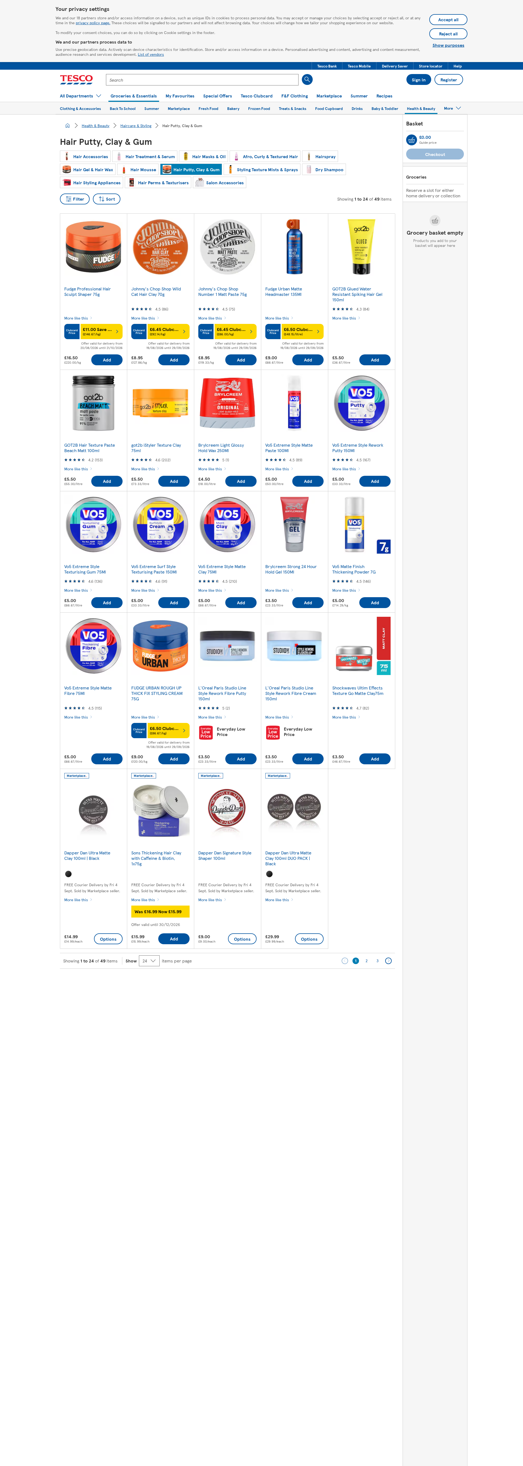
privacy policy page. (93, 22)
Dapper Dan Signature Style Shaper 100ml (224, 855)
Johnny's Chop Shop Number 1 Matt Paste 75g (222, 291)
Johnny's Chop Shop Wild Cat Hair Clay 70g (156, 291)
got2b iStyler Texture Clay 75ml (156, 447)
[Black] (68, 874)
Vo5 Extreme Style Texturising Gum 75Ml (85, 569)
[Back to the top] (264, 982)
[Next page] (388, 961)
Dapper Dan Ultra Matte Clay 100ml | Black (87, 855)
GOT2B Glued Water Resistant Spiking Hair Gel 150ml (357, 294)
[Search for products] (307, 79)
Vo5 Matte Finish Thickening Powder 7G (354, 569)
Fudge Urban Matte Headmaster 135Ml (283, 291)
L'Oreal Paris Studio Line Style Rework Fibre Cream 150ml (290, 693)
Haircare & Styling (135, 125)
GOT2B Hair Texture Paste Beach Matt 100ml (89, 447)
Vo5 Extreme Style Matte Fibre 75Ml (88, 690)
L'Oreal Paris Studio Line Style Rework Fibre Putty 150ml (222, 693)
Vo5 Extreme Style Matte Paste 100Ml (289, 447)
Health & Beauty (96, 125)
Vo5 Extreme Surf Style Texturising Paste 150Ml (154, 569)
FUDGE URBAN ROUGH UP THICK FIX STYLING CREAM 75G (157, 693)
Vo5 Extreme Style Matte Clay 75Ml (222, 569)
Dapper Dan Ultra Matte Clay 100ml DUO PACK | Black (288, 858)
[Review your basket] (411, 139)
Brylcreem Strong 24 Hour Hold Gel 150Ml (291, 569)
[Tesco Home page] (76, 80)
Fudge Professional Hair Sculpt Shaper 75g (87, 291)
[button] (327, 66)
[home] (67, 125)
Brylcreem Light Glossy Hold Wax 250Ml (221, 447)
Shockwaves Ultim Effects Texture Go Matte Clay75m (358, 690)
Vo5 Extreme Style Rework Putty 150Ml (357, 447)
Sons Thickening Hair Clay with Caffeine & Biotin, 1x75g (156, 858)
